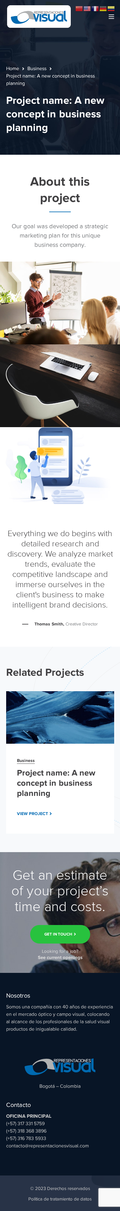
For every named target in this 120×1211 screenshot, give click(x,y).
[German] (103, 8)
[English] (87, 8)
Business (36, 68)
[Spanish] (111, 8)
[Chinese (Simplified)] (79, 8)
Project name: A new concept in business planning (56, 783)
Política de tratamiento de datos (60, 1198)
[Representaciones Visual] (39, 16)
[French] (95, 8)
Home (12, 68)
